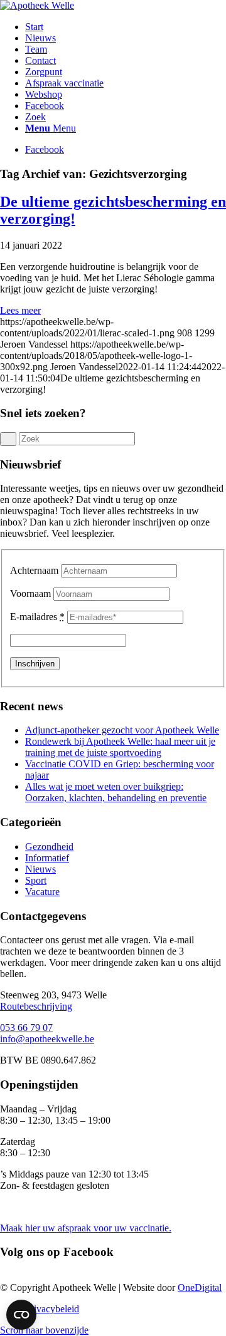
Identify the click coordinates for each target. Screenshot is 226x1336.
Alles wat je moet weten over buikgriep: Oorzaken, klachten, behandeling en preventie (116, 792)
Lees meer (20, 310)
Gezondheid (49, 846)
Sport (35, 880)
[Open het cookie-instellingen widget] (21, 1315)
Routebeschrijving (36, 1006)
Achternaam (34, 570)
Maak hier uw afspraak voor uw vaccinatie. (85, 1228)
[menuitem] (125, 27)
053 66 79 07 (26, 1027)
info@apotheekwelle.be (47, 1038)
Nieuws (40, 869)
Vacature (42, 891)
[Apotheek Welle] (37, 5)
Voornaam (30, 593)
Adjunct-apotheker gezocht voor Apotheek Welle (122, 730)
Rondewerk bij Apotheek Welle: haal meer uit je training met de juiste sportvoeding (120, 747)
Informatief (47, 857)
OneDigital (200, 1287)
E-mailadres (37, 616)
